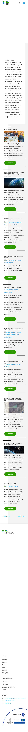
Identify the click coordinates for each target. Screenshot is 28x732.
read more (10, 163)
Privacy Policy (5, 673)
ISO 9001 (4, 670)
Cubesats (4, 682)
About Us (4, 656)
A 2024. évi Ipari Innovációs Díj (11, 129)
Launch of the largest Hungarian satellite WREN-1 (13, 257)
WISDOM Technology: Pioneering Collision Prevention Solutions (13, 219)
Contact (4, 695)
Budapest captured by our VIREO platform (13, 361)
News (3, 665)
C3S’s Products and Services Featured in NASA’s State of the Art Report (13, 444)
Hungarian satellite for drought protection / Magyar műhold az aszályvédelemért (13, 329)
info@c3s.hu (8, 703)
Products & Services (7, 678)
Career (4, 667)
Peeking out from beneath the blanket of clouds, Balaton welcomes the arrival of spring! (13, 399)
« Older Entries (6, 516)
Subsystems (5, 684)
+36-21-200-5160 (9, 701)
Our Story (4, 659)
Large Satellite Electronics (8, 687)
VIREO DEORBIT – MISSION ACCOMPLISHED (13, 287)
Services (4, 690)
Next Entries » (21, 516)
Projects (4, 662)
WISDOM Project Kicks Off (10, 484)
